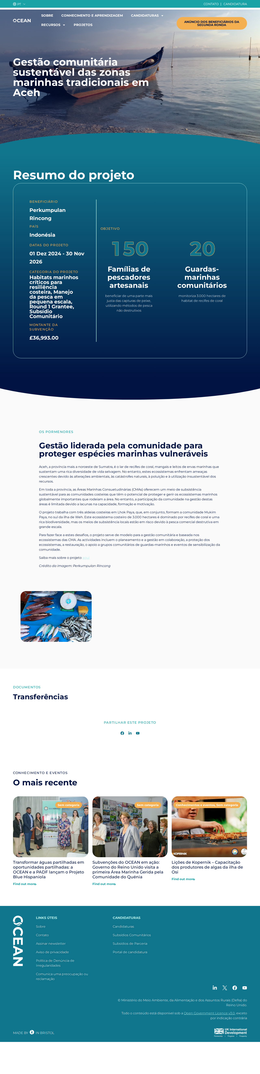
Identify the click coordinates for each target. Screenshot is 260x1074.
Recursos (50, 25)
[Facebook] (122, 733)
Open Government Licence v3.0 (209, 1013)
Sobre (47, 15)
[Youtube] (138, 733)
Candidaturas (145, 15)
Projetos (83, 25)
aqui (86, 558)
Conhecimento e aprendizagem (92, 15)
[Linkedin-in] (130, 733)
